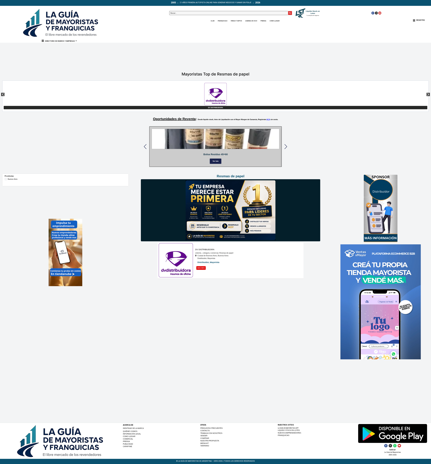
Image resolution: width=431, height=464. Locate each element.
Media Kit (204, 446)
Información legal (132, 436)
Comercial (128, 442)
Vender (203, 438)
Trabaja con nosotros (211, 436)
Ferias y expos (236, 21)
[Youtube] (379, 13)
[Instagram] (376, 13)
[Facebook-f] (372, 13)
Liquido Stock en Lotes (289, 433)
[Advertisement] (210, 56)
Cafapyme (127, 449)
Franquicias (222, 21)
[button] (2, 94)
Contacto (205, 433)
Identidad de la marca (133, 431)
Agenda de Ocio (251, 21)
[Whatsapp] (395, 448)
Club (212, 21)
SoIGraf (392, 452)
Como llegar (274, 21)
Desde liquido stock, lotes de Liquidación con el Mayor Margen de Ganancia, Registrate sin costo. (238, 119)
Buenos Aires (13, 182)
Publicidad (128, 447)
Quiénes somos (130, 434)
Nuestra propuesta (209, 443)
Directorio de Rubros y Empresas (60, 41)
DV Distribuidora (215, 107)
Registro (420, 20)
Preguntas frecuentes (211, 431)
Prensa (263, 21)
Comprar (204, 441)
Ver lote (165, 161)
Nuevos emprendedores (289, 435)
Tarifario (204, 449)
